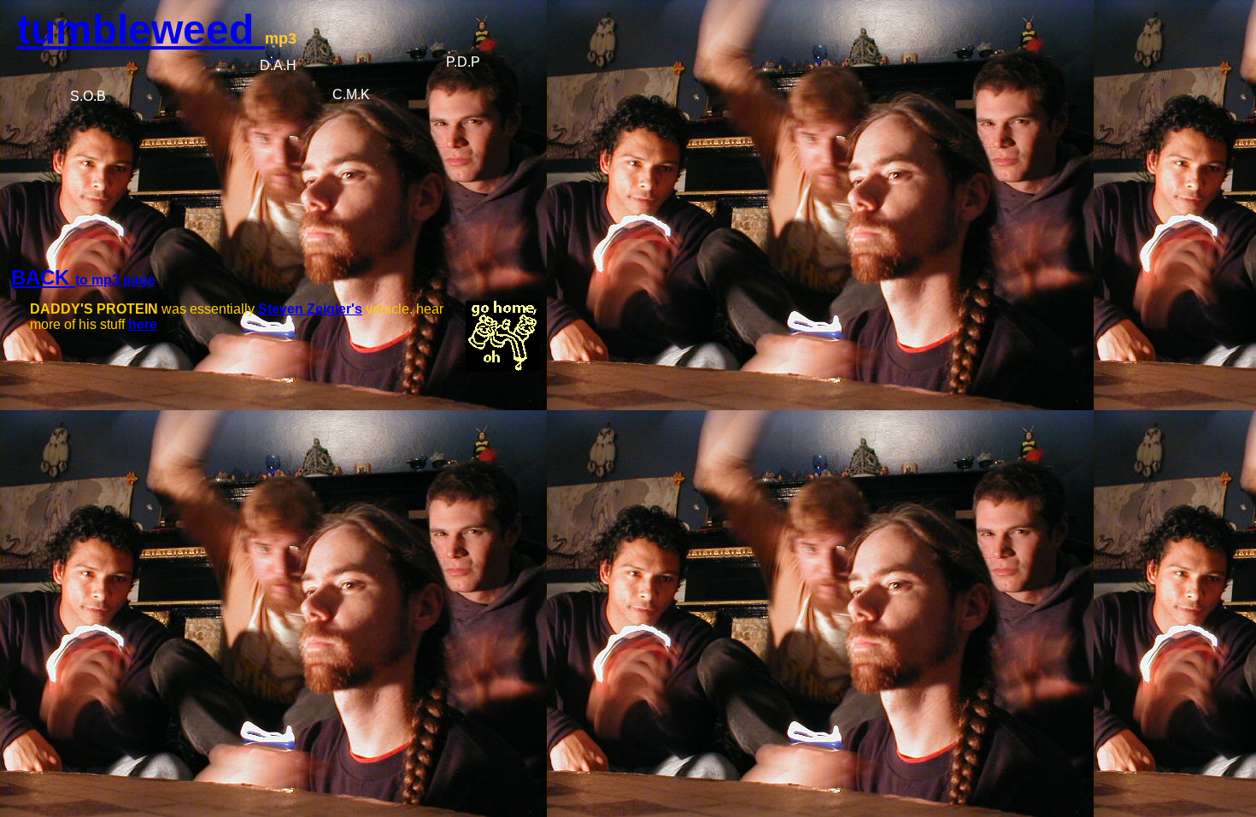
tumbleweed (141, 29)
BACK (43, 277)
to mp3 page (115, 280)
